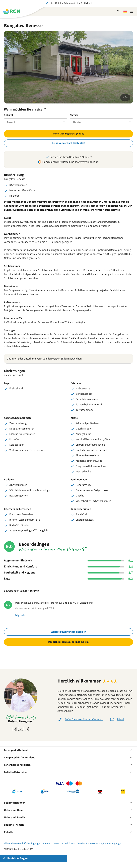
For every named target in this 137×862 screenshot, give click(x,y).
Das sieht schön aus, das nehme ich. (68, 642)
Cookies (81, 843)
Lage (7, 579)
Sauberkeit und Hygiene (19, 573)
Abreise (74, 115)
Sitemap (46, 843)
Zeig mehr (20, 615)
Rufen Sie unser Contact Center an (84, 719)
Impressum (92, 843)
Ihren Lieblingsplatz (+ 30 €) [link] (68, 133)
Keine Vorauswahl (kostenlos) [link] (68, 143)
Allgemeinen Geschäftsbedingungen (22, 843)
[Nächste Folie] (127, 67)
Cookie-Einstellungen (110, 843)
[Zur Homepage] (11, 11)
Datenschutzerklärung (63, 843)
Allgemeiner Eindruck (18, 561)
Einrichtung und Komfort (20, 567)
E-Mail (120, 719)
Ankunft (8, 115)
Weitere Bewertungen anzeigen (68, 632)
